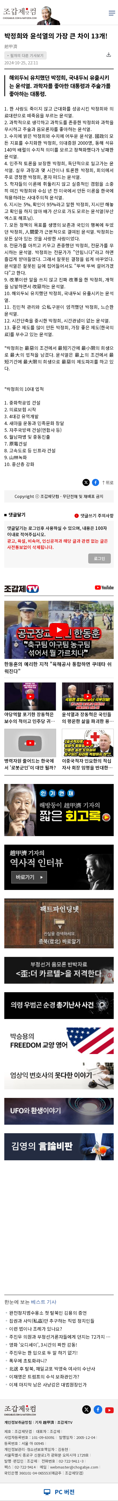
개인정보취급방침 (18, 1422)
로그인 (99, 558)
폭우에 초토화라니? (28, 1360)
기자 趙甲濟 (44, 1422)
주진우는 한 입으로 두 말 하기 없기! (43, 1352)
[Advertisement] (59, 1227)
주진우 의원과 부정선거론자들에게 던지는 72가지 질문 (59, 1336)
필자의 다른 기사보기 (25, 55)
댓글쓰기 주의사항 (97, 515)
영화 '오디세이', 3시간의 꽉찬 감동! (43, 1344)
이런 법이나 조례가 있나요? (35, 1328)
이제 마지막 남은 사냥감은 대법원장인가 (48, 1384)
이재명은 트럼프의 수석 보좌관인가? (44, 1376)
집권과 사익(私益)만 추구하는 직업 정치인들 (52, 1320)
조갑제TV (64, 1422)
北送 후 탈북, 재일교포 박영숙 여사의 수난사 (52, 1368)
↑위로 (107, 482)
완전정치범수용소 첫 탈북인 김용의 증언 (48, 1312)
